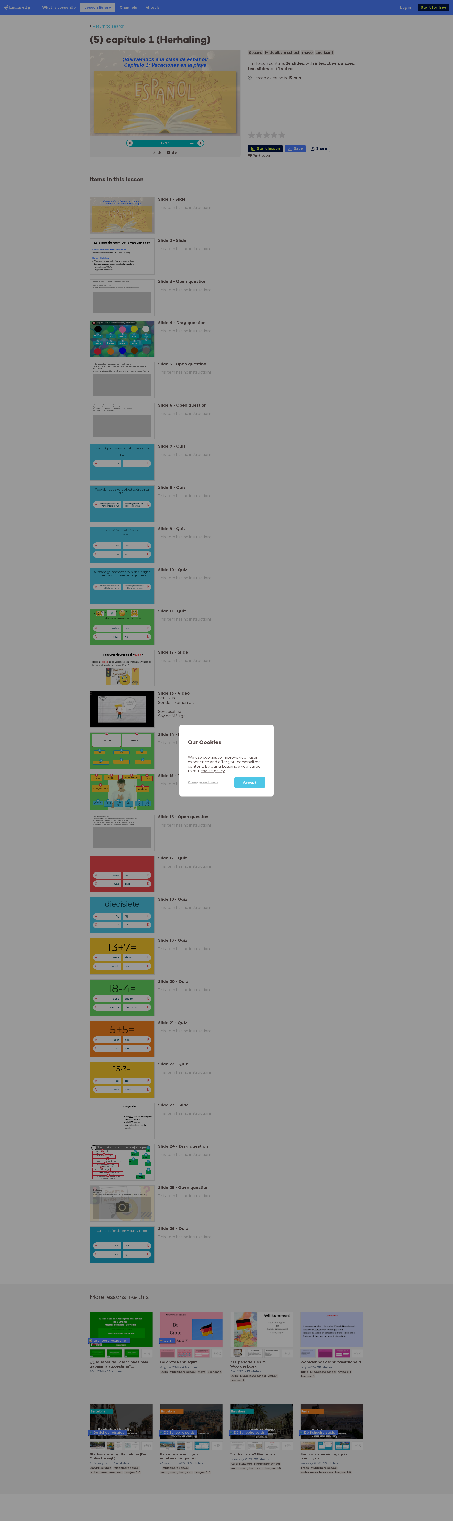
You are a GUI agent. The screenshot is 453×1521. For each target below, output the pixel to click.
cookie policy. (213, 770)
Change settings (203, 782)
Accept (249, 782)
